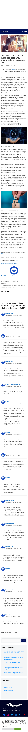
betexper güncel (9, 500)
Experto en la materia (7, 275)
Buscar (23, 640)
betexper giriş (9, 361)
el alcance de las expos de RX (10, 285)
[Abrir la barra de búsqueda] (19, 31)
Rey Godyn (8, 614)
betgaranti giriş (9, 546)
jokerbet (7, 432)
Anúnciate (5, 710)
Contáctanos (17, 710)
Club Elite (14, 69)
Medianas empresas (9, 694)
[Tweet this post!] (4, 66)
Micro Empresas (7, 281)
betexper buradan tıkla (11, 335)
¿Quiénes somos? (19, 709)
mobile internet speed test (12, 384)
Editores (11, 710)
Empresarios (7, 697)
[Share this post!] (2, 66)
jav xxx (7, 401)
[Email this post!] (14, 66)
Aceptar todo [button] (18, 729)
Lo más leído (15, 281)
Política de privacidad (8, 709)
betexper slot (9, 313)
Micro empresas (8, 687)
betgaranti (8, 568)
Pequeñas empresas (9, 690)
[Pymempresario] (4, 31)
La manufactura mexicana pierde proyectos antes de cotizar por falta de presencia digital (14, 657)
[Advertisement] (14, 15)
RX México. (4, 254)
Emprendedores (8, 684)
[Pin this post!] (9, 66)
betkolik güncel (9, 523)
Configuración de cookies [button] (8, 729)
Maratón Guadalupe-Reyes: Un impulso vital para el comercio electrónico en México (12, 262)
